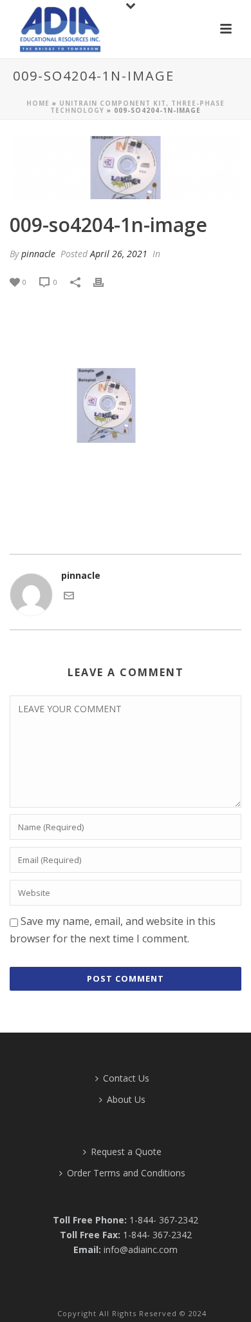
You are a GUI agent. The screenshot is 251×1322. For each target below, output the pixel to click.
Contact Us (126, 1078)
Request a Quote (126, 1151)
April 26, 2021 (118, 254)
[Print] (104, 281)
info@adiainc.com (141, 1249)
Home (38, 103)
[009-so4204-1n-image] (125, 167)
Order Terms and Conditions (126, 1173)
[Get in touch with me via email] (69, 597)
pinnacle (38, 254)
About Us (126, 1099)
